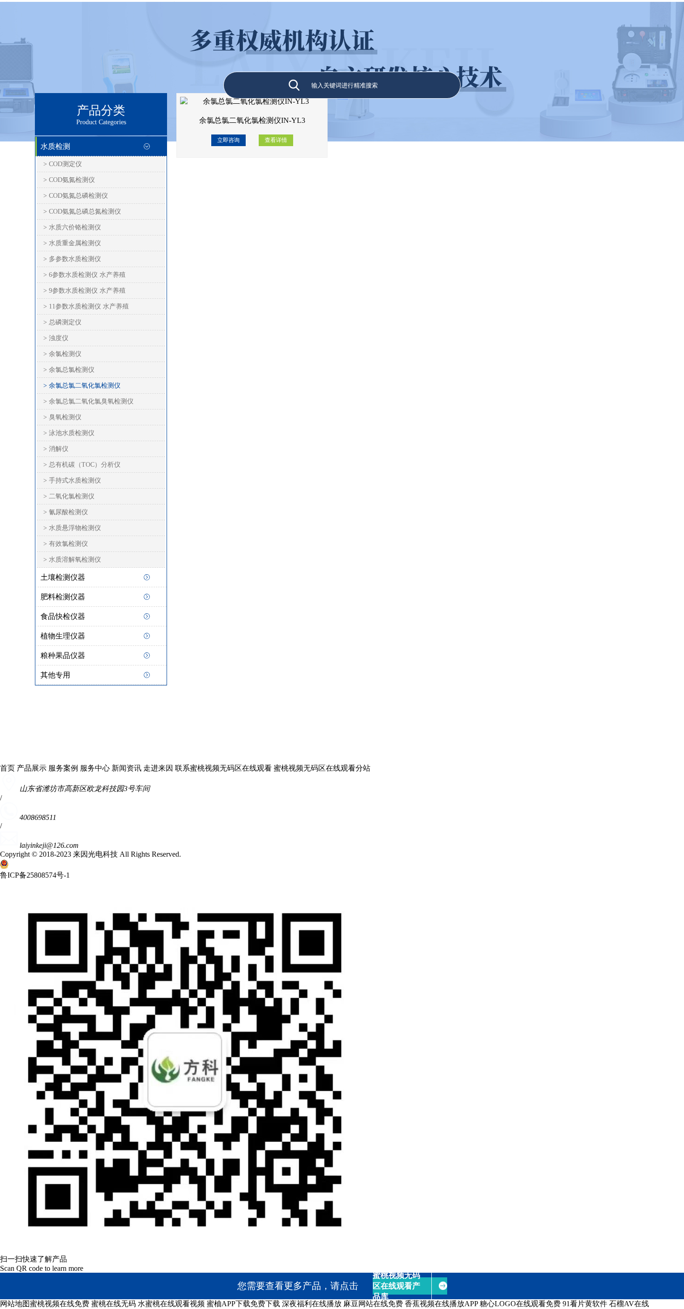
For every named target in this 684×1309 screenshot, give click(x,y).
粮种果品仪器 (62, 655)
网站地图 (15, 1304)
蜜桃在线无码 (113, 1304)
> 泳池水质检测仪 (68, 433)
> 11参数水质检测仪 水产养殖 (86, 306)
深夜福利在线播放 (312, 1304)
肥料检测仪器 (62, 597)
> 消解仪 (55, 448)
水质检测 (55, 146)
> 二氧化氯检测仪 (68, 496)
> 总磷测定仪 (62, 322)
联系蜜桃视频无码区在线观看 (223, 768)
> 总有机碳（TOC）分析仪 (82, 464)
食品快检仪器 (62, 616)
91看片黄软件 (585, 1304)
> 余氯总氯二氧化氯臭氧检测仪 (88, 401)
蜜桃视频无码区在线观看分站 (322, 768)
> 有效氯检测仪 (65, 543)
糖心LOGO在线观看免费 (520, 1304)
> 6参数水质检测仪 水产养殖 (84, 274)
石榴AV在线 (629, 1304)
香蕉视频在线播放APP (441, 1304)
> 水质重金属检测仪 (72, 243)
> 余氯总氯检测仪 (68, 369)
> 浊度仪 (55, 338)
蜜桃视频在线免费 (59, 1304)
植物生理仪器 (62, 636)
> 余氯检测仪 (62, 353)
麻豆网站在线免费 (373, 1304)
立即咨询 (228, 140)
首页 (7, 768)
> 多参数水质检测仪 (72, 258)
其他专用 (55, 675)
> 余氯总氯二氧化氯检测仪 (82, 385)
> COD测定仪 (62, 164)
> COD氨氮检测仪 (69, 179)
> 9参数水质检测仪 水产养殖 (84, 290)
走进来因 (158, 768)
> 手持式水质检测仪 (72, 480)
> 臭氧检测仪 (62, 417)
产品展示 (32, 768)
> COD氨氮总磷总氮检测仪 (82, 211)
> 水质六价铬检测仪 (72, 227)
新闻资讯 (126, 768)
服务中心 (95, 768)
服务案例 (63, 768)
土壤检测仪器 (62, 577)
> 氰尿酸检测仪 (65, 512)
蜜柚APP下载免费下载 (243, 1304)
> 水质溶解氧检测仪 (72, 559)
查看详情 (276, 140)
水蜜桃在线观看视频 (171, 1304)
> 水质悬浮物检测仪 (72, 527)
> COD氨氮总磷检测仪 (75, 195)
